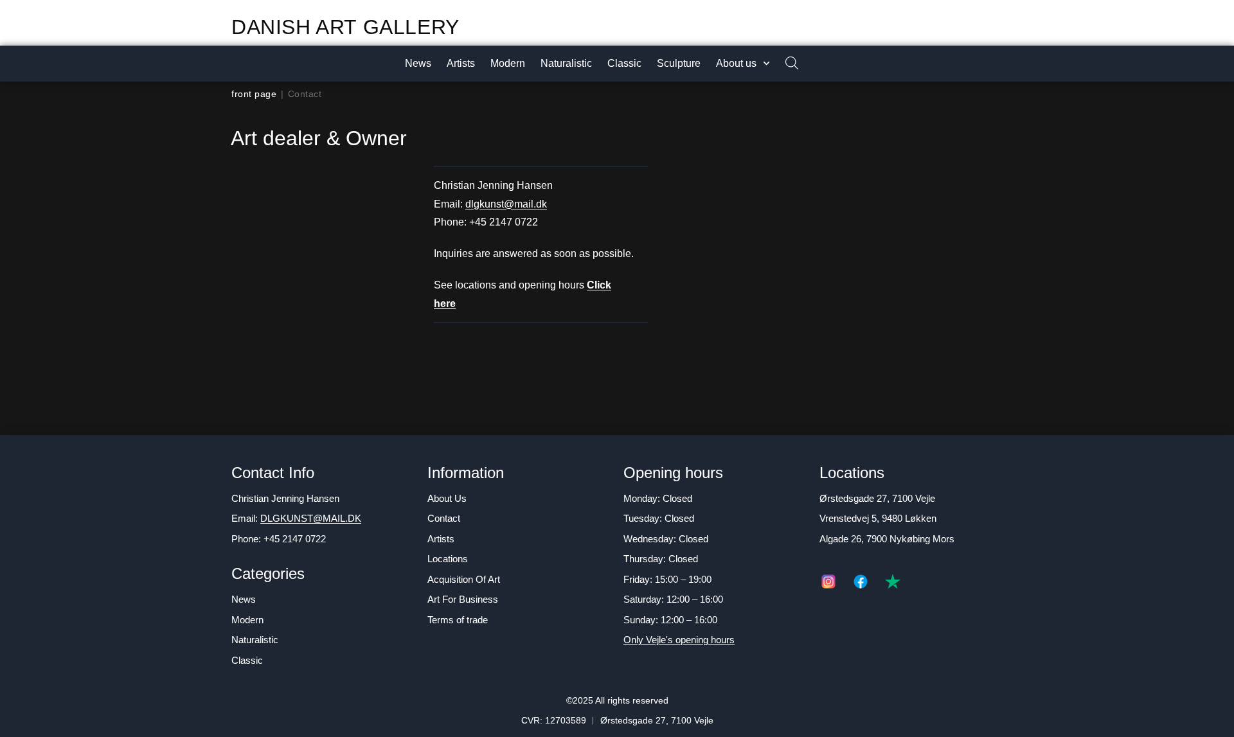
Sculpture (679, 63)
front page (253, 94)
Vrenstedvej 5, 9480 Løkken (877, 518)
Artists (461, 63)
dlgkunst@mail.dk (506, 204)
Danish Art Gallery (345, 27)
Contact (443, 518)
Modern (507, 63)
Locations (447, 558)
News (418, 63)
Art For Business (462, 599)
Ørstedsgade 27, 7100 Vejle (877, 498)
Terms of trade (457, 619)
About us (736, 63)
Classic (624, 63)
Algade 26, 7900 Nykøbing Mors (886, 538)
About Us (447, 498)
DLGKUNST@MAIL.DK (310, 518)
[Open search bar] (785, 64)
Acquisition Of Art (463, 579)
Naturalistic (566, 63)
